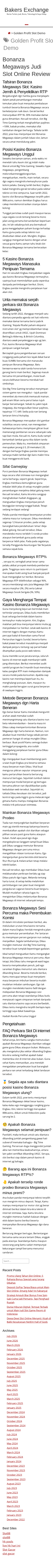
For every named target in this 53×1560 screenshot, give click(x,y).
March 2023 (13, 1506)
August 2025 (14, 1376)
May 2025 (12, 1389)
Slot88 (6, 1533)
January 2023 (14, 1515)
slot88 (6, 1537)
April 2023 (12, 1501)
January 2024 (14, 1461)
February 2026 (15, 1349)
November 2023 (16, 1470)
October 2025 (14, 1367)
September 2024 (16, 1425)
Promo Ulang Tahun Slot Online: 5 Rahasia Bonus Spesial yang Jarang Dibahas (25, 1279)
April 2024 (12, 1448)
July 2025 (12, 1380)
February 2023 (15, 1510)
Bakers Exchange (27, 10)
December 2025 (16, 1358)
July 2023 (12, 1488)
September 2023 (16, 1479)
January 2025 (14, 1407)
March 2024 (13, 1452)
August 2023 (14, 1483)
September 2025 (16, 1371)
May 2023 (12, 1497)
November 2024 (16, 1416)
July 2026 (12, 1336)
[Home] (9, 33)
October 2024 (14, 1421)
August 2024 (14, 1430)
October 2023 (14, 1474)
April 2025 (12, 1394)
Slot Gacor (9, 1549)
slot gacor (9, 1553)
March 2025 (13, 1398)
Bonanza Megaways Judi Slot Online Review (26, 66)
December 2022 (16, 1519)
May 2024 (12, 1443)
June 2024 (12, 1439)
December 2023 (16, 1465)
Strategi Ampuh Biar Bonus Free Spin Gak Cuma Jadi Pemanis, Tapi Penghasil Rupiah (28, 1299)
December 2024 (16, 1412)
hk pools (8, 1541)
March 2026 (13, 1345)
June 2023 (12, 1492)
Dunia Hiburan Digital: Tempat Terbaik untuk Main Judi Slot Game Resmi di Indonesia (27, 1310)
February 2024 (15, 1456)
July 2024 (12, 1434)
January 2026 (14, 1354)
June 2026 (12, 1340)
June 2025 (12, 1385)
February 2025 (15, 1403)
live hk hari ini (11, 1545)
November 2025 (16, 1363)
